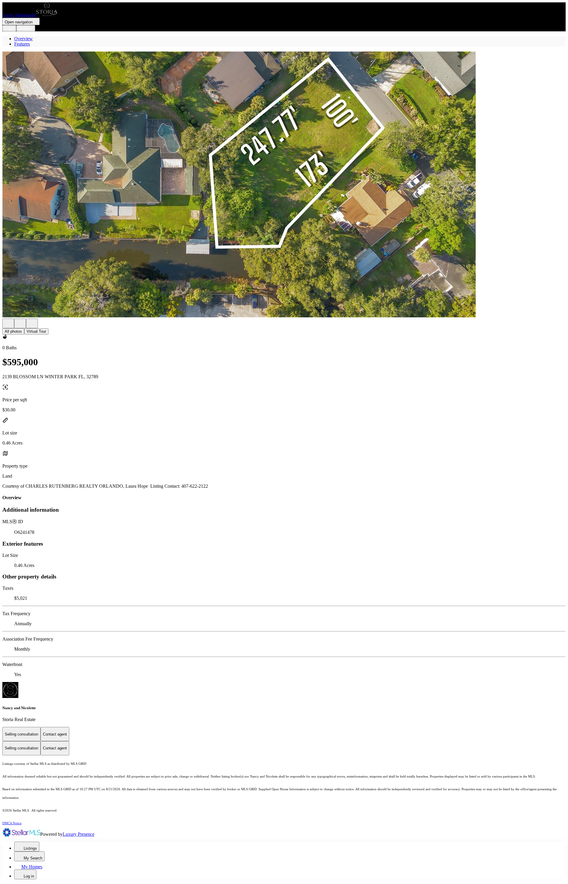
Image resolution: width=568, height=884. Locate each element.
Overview (23, 38)
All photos (13, 331)
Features (22, 43)
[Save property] (20, 323)
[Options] (8, 323)
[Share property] (32, 323)
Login (9, 28)
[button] (284, 185)
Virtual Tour (36, 331)
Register (26, 28)
